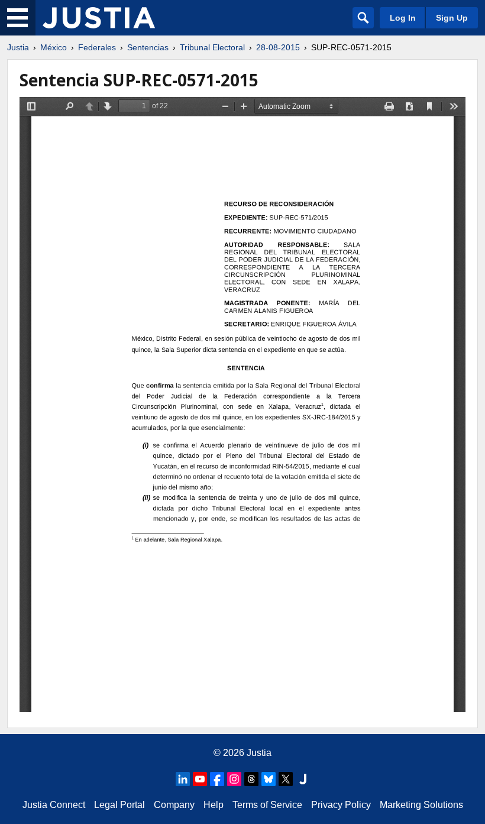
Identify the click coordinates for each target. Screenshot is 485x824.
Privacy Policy (341, 805)
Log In (403, 17)
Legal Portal (119, 805)
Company (174, 805)
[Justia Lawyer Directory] (303, 779)
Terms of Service (267, 805)
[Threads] (251, 779)
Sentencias (148, 47)
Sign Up (452, 17)
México (53, 47)
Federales (97, 47)
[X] (286, 779)
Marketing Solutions (421, 805)
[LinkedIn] (183, 779)
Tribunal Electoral (212, 47)
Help (213, 805)
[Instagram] (234, 779)
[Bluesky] (268, 779)
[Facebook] (217, 779)
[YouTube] (200, 779)
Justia (18, 47)
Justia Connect (53, 805)
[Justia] (99, 17)
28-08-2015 (278, 47)
